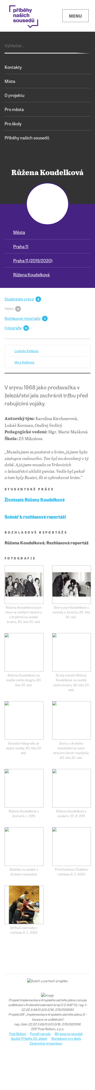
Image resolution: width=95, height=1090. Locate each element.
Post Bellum (17, 1033)
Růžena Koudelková (31, 274)
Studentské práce (19, 299)
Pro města (14, 109)
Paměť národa (40, 1033)
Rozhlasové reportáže (23, 318)
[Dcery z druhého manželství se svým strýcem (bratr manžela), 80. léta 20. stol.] (71, 720)
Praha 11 (20, 246)
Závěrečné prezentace (46, 1043)
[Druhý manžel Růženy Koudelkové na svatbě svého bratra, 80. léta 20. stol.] (71, 652)
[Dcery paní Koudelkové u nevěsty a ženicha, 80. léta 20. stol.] (71, 584)
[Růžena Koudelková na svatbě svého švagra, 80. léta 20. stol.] (24, 652)
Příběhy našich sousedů (27, 137)
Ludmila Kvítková (26, 350)
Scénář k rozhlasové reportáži (35, 516)
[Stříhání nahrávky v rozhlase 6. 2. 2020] (24, 905)
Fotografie (13, 328)
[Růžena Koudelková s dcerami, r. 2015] (24, 788)
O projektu (14, 95)
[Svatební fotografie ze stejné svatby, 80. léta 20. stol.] (24, 720)
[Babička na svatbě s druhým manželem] (24, 846)
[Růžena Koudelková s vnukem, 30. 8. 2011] (71, 788)
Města (19, 232)
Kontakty (13, 67)
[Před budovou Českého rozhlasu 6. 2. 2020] (71, 846)
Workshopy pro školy (66, 1038)
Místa (10, 81)
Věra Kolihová (24, 362)
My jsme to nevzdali (69, 1033)
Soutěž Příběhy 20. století (29, 1038)
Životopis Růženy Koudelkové (35, 499)
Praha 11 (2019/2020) (32, 260)
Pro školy (13, 123)
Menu (75, 16)
